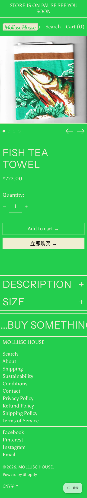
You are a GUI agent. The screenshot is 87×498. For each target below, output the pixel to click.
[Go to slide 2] (9, 131)
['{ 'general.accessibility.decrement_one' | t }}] (4, 206)
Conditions (15, 383)
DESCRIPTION (37, 284)
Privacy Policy (18, 398)
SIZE (14, 302)
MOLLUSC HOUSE (24, 342)
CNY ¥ (8, 485)
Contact (11, 391)
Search (10, 354)
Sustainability (18, 376)
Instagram (14, 447)
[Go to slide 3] (14, 131)
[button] (53, 26)
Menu (33, 27)
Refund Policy (18, 406)
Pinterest (13, 440)
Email (9, 455)
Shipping (13, 369)
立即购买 (40, 243)
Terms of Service (21, 420)
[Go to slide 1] (4, 131)
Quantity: (13, 195)
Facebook (13, 432)
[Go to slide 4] (19, 131)
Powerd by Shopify (20, 474)
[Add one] (26, 206)
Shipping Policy (20, 413)
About (9, 361)
